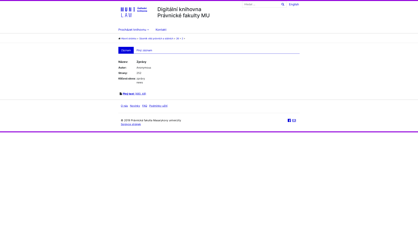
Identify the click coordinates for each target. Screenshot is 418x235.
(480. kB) (134, 93)
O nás (124, 105)
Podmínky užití (158, 105)
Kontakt (161, 29)
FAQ (144, 105)
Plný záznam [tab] (144, 50)
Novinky (135, 105)
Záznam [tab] (126, 50)
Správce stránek (131, 124)
